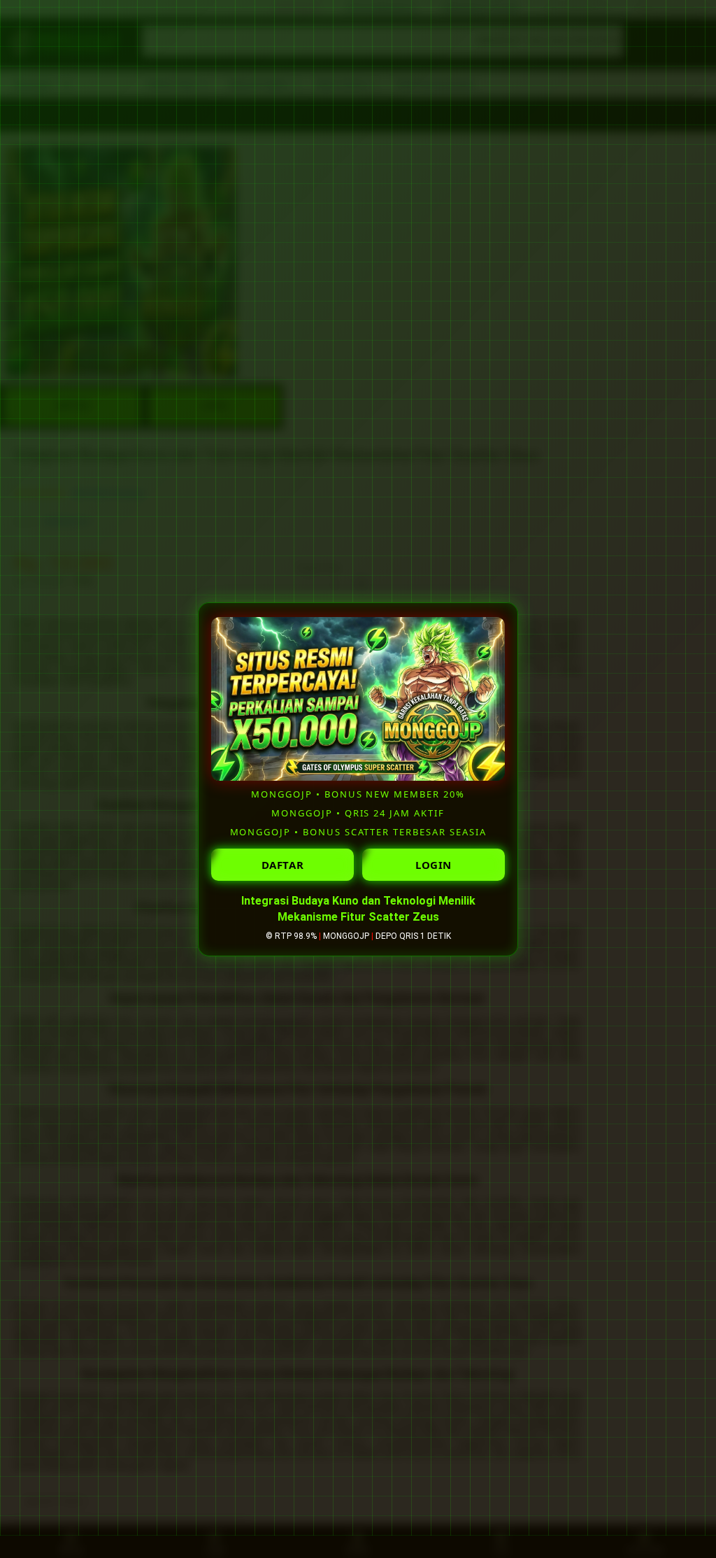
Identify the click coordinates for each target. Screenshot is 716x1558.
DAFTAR (283, 865)
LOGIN (433, 865)
